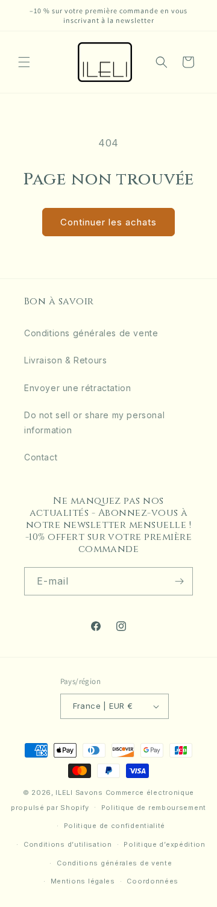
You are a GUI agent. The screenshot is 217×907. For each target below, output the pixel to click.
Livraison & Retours (65, 360)
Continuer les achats (108, 222)
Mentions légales (83, 881)
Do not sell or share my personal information (94, 422)
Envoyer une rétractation (77, 388)
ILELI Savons (78, 792)
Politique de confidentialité (115, 825)
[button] (24, 62)
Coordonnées (152, 881)
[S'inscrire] (179, 581)
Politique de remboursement (153, 807)
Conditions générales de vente (91, 333)
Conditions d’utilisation (68, 844)
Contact (40, 457)
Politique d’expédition (164, 844)
